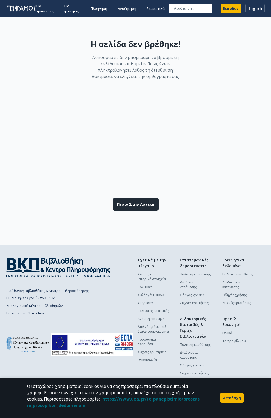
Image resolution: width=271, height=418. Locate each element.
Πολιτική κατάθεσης (195, 274)
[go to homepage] (21, 8)
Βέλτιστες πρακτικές (153, 311)
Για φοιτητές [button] (71, 8)
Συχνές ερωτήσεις (152, 352)
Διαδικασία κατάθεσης (189, 284)
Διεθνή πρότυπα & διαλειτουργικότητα (153, 329)
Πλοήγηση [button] (99, 8)
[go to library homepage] (58, 267)
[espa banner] (92, 344)
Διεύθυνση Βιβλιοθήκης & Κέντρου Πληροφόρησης (47, 290)
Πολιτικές (145, 287)
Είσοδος (231, 8)
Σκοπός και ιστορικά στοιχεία (152, 276)
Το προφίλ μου (234, 341)
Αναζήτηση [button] (127, 8)
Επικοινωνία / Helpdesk (25, 313)
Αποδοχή (232, 397)
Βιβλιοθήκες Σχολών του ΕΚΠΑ (30, 298)
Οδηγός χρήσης (192, 295)
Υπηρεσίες (145, 303)
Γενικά (227, 333)
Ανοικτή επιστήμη (151, 318)
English (255, 8)
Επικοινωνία (147, 360)
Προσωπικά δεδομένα (147, 341)
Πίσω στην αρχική (135, 204)
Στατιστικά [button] (156, 8)
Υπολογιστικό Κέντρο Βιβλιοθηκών (34, 305)
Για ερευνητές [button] (45, 8)
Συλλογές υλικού (151, 295)
